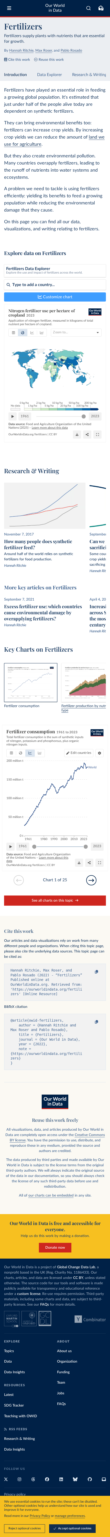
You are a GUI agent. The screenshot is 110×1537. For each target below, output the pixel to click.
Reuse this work (51, 60)
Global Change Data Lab (76, 1267)
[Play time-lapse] (12, 416)
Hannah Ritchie (21, 50)
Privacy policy (15, 1494)
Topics (9, 1351)
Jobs (60, 1393)
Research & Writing (89, 75)
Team (61, 1382)
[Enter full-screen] (97, 434)
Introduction (15, 75)
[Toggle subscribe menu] (101, 8)
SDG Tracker (14, 1405)
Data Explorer (49, 75)
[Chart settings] (99, 753)
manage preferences (70, 1516)
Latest (9, 1395)
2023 (95, 416)
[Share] (87, 434)
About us (64, 1351)
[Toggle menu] (9, 8)
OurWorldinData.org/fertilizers (27, 434)
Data (8, 1361)
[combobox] (89, 8)
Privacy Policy (40, 1516)
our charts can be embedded (51, 1195)
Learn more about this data (50, 427)
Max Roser (43, 50)
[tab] (13, 332)
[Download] (77, 434)
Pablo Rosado (71, 50)
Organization (67, 1361)
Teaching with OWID (20, 1416)
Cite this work (19, 60)
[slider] (84, 416)
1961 (25, 416)
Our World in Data (55, 8)
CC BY (53, 434)
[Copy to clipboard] (91, 972)
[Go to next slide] (91, 880)
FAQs (44, 1304)
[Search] (89, 8)
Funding (63, 1372)
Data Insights (14, 1372)
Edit (81, 753)
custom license (28, 1294)
